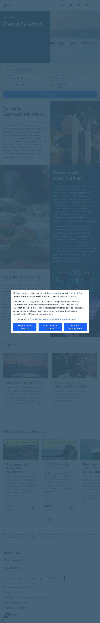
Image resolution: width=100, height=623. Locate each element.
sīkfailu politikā (42, 319)
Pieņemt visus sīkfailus (25, 327)
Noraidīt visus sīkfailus (50, 327)
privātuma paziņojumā (64, 319)
